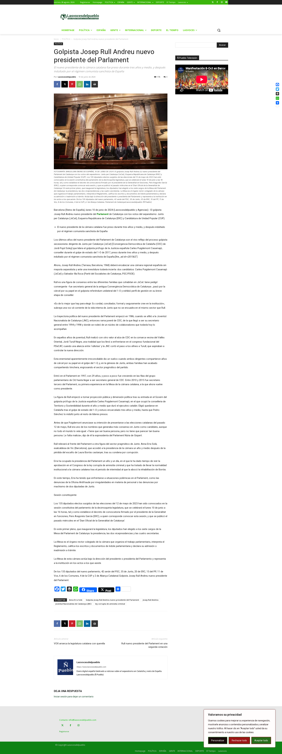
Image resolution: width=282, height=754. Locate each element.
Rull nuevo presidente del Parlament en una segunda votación (144, 645)
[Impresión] (94, 84)
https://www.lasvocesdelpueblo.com (91, 667)
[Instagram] (222, 2)
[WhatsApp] (79, 84)
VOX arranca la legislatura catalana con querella (79, 643)
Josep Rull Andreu (150, 600)
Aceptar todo (261, 740)
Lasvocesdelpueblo (67, 77)
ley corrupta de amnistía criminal (110, 604)
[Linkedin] (87, 84)
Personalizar (217, 740)
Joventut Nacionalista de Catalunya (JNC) (73, 604)
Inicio (56, 39)
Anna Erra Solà (75, 600)
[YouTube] (226, 2)
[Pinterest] (72, 84)
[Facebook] (217, 2)
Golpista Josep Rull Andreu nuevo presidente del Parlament (112, 600)
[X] (64, 84)
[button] (219, 30)
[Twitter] (213, 2)
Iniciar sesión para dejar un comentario (74, 696)
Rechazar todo (239, 740)
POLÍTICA (66, 39)
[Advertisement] (168, 16)
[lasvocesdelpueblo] (81, 17)
